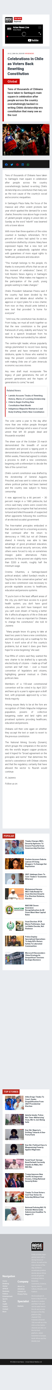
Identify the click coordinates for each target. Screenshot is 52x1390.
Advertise (21, 1289)
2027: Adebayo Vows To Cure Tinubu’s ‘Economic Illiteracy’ (35, 876)
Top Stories (11, 1091)
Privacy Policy (22, 1294)
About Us (21, 1286)
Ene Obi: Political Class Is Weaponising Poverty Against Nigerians (36, 1147)
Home (5, 1281)
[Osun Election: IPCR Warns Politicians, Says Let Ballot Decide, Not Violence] (14, 921)
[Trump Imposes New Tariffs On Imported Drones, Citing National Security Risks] (14, 1173)
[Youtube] (10, 824)
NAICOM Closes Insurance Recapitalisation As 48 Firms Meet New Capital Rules (35, 910)
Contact (5, 1309)
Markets (20, 1306)
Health (5, 1304)
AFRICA (5, 1289)
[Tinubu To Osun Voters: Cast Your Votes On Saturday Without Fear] (14, 1192)
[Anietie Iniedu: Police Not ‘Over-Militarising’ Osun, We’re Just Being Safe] (14, 1114)
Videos (5, 1306)
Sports (5, 1299)
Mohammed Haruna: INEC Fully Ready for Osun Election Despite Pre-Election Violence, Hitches (35, 894)
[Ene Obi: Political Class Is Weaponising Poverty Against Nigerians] (14, 1144)
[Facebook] (5, 824)
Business (6, 1291)
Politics (5, 1294)
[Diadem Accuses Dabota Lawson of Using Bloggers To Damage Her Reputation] (14, 858)
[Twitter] (6, 824)
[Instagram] (7, 824)
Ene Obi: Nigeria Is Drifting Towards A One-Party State (35, 1132)
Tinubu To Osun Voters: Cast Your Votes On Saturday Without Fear (35, 1195)
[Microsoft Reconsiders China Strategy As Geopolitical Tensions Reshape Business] (14, 952)
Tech (4, 1301)
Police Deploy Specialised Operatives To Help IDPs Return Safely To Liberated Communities (35, 941)
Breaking (6, 1284)
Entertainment (7, 1296)
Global (12, 81)
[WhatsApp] (8, 824)
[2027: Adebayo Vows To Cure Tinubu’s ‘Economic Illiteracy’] (14, 874)
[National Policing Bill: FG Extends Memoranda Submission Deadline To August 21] (14, 1207)
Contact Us (22, 1291)
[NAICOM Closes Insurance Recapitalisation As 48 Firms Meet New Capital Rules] (14, 905)
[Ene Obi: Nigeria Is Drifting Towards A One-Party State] (14, 1129)
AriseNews (29, 53)
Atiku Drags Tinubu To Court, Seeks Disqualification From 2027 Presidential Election (34, 1101)
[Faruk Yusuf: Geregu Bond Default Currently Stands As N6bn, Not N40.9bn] (14, 1159)
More (4, 1312)
